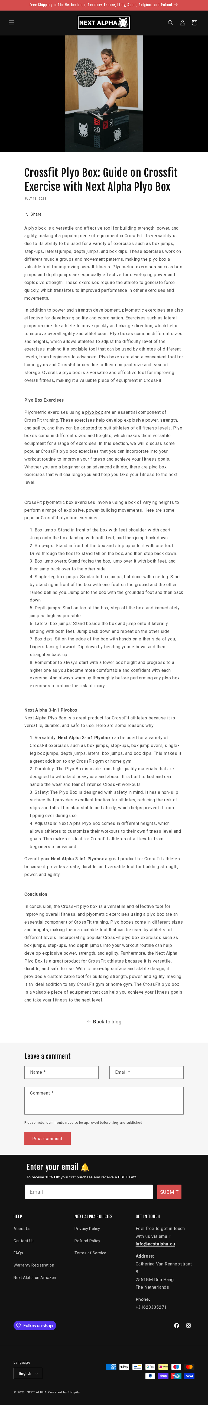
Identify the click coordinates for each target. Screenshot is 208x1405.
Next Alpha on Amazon (35, 1277)
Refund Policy (87, 1241)
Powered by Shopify (64, 1392)
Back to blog (107, 1021)
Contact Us (24, 1241)
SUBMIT (169, 1192)
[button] (11, 23)
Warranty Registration (34, 1265)
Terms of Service (90, 1253)
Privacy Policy (87, 1229)
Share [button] (36, 214)
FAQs (18, 1253)
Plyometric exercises (134, 266)
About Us (22, 1229)
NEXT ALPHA (37, 1392)
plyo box (94, 412)
